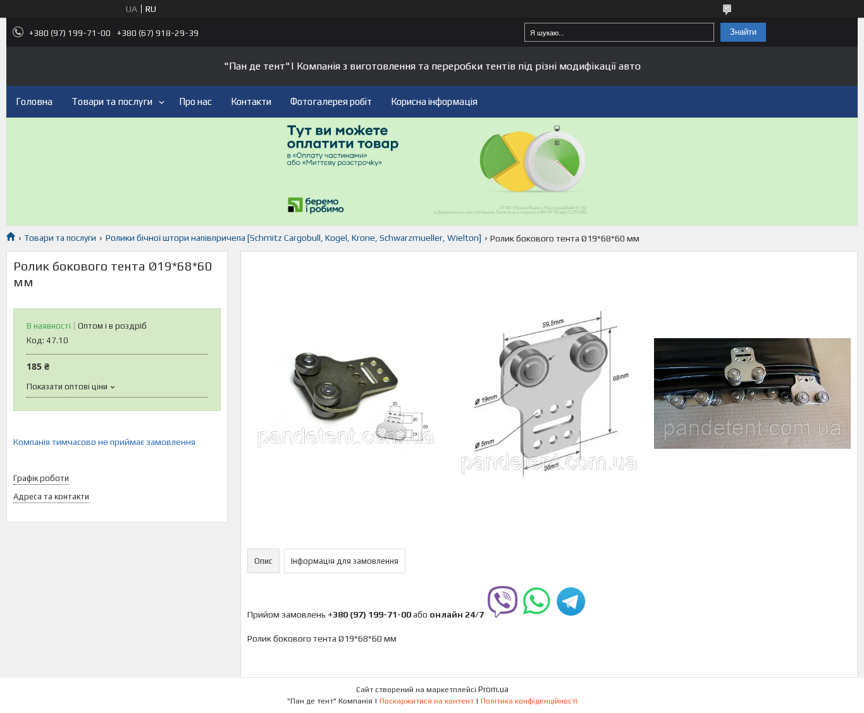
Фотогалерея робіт (331, 101)
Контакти (251, 101)
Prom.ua (493, 689)
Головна (34, 101)
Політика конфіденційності (529, 701)
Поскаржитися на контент (427, 701)
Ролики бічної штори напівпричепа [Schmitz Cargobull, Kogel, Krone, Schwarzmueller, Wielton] (293, 238)
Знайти (743, 32)
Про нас (195, 101)
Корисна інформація (434, 101)
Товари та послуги (111, 101)
